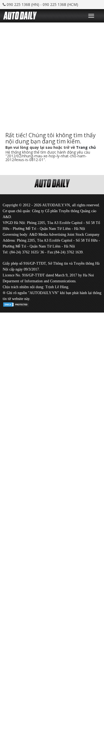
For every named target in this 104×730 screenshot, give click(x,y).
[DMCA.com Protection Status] (16, 304)
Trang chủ (86, 147)
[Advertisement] (52, 74)
